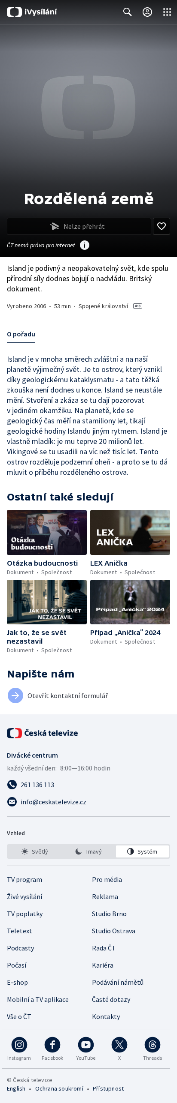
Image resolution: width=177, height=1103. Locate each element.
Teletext (19, 930)
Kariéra (102, 965)
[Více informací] (84, 246)
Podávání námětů (117, 982)
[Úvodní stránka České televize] (43, 733)
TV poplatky (25, 913)
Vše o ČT (19, 1016)
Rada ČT (104, 948)
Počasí (16, 965)
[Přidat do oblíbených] (161, 226)
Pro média (107, 879)
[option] (34, 851)
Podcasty (20, 948)
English (16, 1088)
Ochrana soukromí (59, 1088)
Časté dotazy (111, 999)
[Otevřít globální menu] (167, 12)
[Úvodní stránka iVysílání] (32, 12)
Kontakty (106, 1016)
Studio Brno (109, 913)
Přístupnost (108, 1088)
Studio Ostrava (113, 930)
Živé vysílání (24, 896)
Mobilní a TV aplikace (38, 999)
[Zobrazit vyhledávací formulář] (127, 12)
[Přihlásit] (147, 12)
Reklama (105, 896)
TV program (24, 879)
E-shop (17, 982)
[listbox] (88, 851)
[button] (47, 532)
